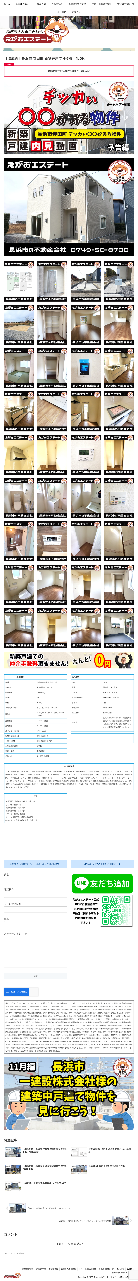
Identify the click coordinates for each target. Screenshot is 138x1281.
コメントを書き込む (69, 1244)
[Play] (69, 117)
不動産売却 (41, 1269)
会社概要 (120, 1269)
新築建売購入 (28, 1269)
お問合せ (130, 1269)
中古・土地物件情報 (87, 1269)
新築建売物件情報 (68, 1269)
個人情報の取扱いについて (123, 1272)
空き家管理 (53, 1269)
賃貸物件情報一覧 (106, 1269)
